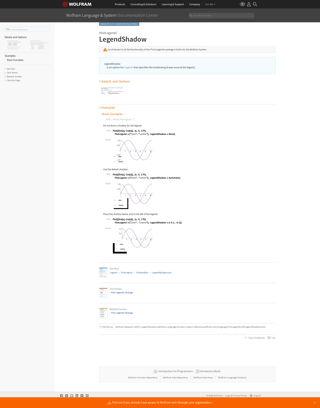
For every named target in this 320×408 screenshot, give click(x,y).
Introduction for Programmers (175, 371)
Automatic (102, 92)
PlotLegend (127, 272)
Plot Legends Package (118, 87)
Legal (228, 395)
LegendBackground (162, 272)
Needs (102, 88)
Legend (11, 29)
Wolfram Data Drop (203, 377)
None (102, 91)
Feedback (256, 337)
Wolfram (218, 395)
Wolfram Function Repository (143, 377)
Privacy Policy (240, 395)
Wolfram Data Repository (176, 377)
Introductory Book (210, 371)
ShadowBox (142, 272)
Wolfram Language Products (232, 377)
